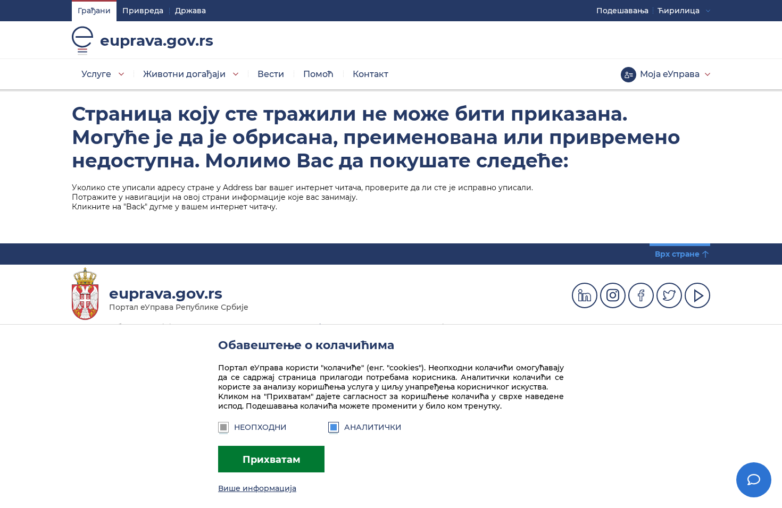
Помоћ (318, 74)
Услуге (96, 74)
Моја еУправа (670, 74)
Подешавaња (622, 10)
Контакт (370, 74)
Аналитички (373, 427)
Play (697, 295)
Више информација (257, 488)
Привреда (142, 10)
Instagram (613, 295)
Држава (190, 10)
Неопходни (260, 427)
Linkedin (584, 295)
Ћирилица (679, 10)
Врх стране (677, 254)
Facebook (641, 295)
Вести (270, 74)
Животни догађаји (184, 74)
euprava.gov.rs (156, 40)
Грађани (94, 10)
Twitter (669, 295)
